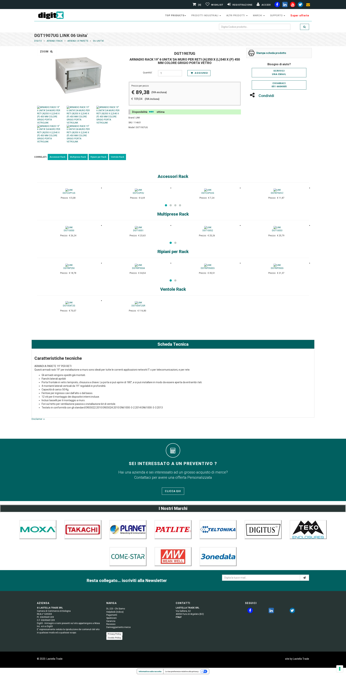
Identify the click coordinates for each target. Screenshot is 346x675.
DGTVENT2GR (138, 305)
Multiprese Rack (78, 157)
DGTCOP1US (69, 193)
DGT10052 (208, 230)
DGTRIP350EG (208, 268)
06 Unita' (98, 41)
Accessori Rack (57, 157)
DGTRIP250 (69, 268)
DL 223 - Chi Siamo (115, 608)
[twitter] (292, 611)
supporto (276, 15)
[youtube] (292, 5)
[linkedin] (285, 5)
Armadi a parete (77, 41)
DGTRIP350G (277, 268)
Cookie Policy (114, 637)
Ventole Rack (117, 157)
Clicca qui (173, 491)
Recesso (110, 624)
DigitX (38, 41)
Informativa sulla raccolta (150, 671)
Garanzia (110, 621)
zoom (44, 51)
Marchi (258, 15)
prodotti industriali (205, 15)
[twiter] (300, 5)
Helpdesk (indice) (115, 612)
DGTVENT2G (69, 305)
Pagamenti (111, 615)
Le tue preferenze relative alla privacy (182, 671)
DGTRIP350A (138, 268)
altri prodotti (236, 15)
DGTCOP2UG (207, 193)
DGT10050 (69, 230)
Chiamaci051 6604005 (279, 85)
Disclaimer (37, 419)
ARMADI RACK (55, 41)
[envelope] (308, 5)
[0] (199, 5)
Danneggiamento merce (118, 627)
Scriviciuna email (279, 72)
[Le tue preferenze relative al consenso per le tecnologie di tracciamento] (339, 668)
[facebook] (277, 5)
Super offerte (299, 15)
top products (174, 15)
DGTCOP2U (138, 193)
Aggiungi (201, 73)
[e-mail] (304, 578)
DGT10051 (138, 230)
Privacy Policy (114, 634)
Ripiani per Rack (98, 157)
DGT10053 (277, 230)
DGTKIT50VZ (277, 193)
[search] (304, 27)
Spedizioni (111, 618)
